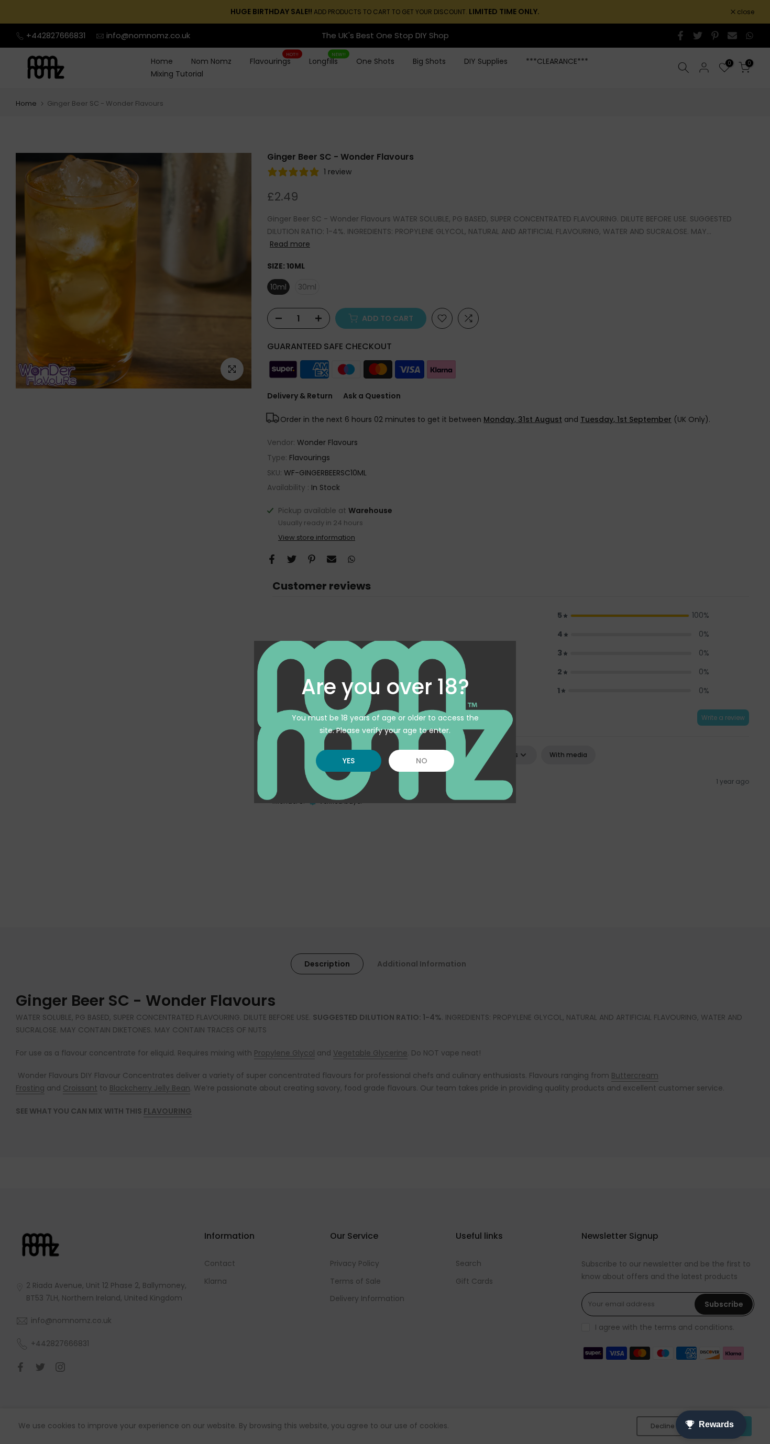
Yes (349, 761)
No (421, 761)
